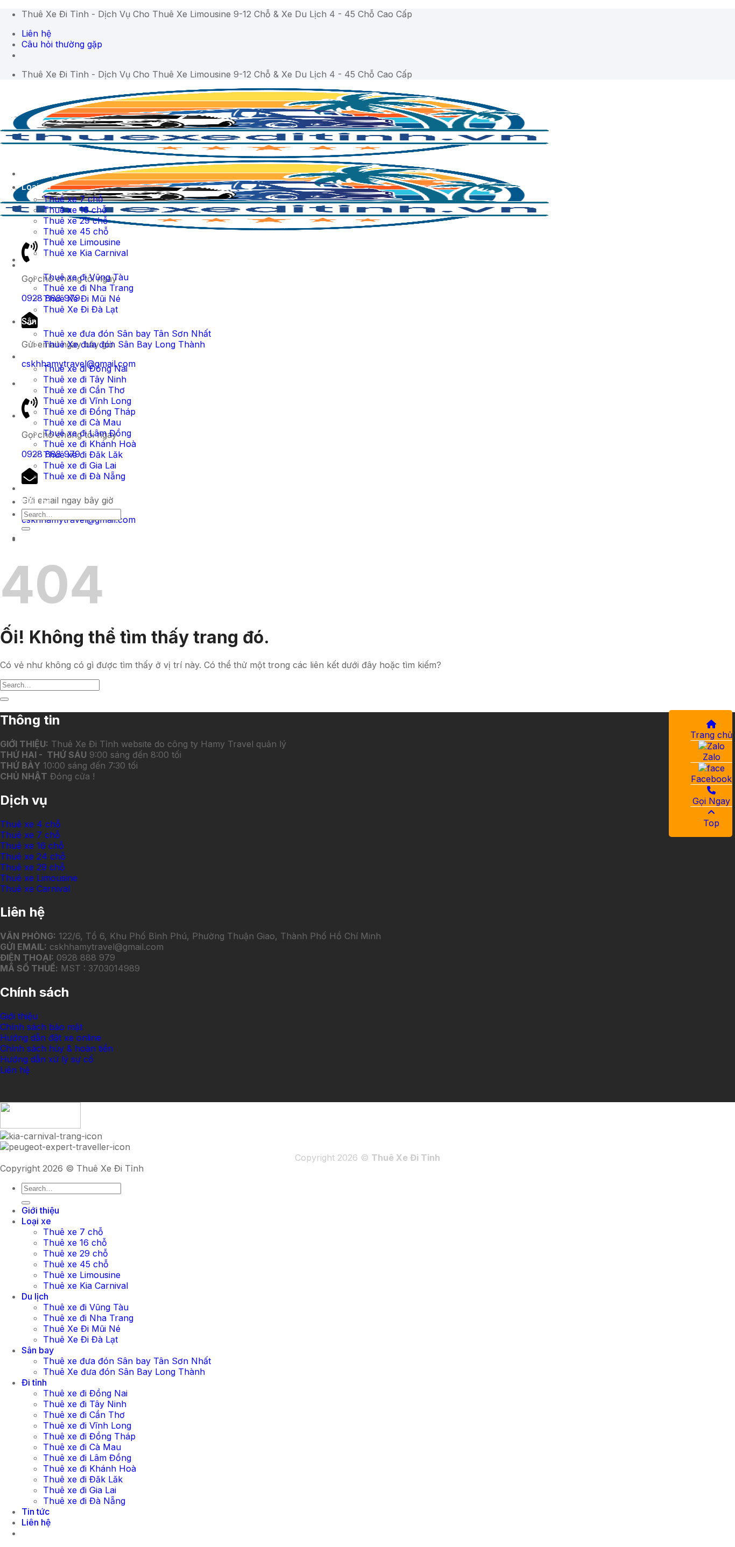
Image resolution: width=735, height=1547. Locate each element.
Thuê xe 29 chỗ (75, 220)
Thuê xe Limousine (82, 242)
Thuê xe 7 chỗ (73, 199)
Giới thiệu (40, 173)
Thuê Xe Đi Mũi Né (82, 298)
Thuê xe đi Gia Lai (79, 465)
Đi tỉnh (34, 356)
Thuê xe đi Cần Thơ (84, 390)
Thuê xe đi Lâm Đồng (87, 433)
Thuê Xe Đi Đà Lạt (80, 309)
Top (711, 823)
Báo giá (37, 537)
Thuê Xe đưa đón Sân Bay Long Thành (124, 344)
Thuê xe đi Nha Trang (88, 287)
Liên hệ (36, 501)
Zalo (711, 756)
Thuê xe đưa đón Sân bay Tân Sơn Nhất (127, 333)
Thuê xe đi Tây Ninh (84, 379)
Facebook (711, 779)
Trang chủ (711, 734)
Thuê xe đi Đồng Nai (85, 368)
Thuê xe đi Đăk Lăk (83, 454)
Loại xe (36, 186)
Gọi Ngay (711, 801)
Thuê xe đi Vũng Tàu (86, 277)
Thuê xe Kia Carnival (85, 252)
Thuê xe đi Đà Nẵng (84, 476)
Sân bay (38, 321)
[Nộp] (26, 528)
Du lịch (35, 264)
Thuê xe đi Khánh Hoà (89, 443)
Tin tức (36, 487)
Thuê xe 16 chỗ (75, 209)
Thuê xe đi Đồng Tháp (89, 411)
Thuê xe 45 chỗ (76, 231)
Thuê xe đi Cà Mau (82, 422)
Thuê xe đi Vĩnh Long (87, 400)
